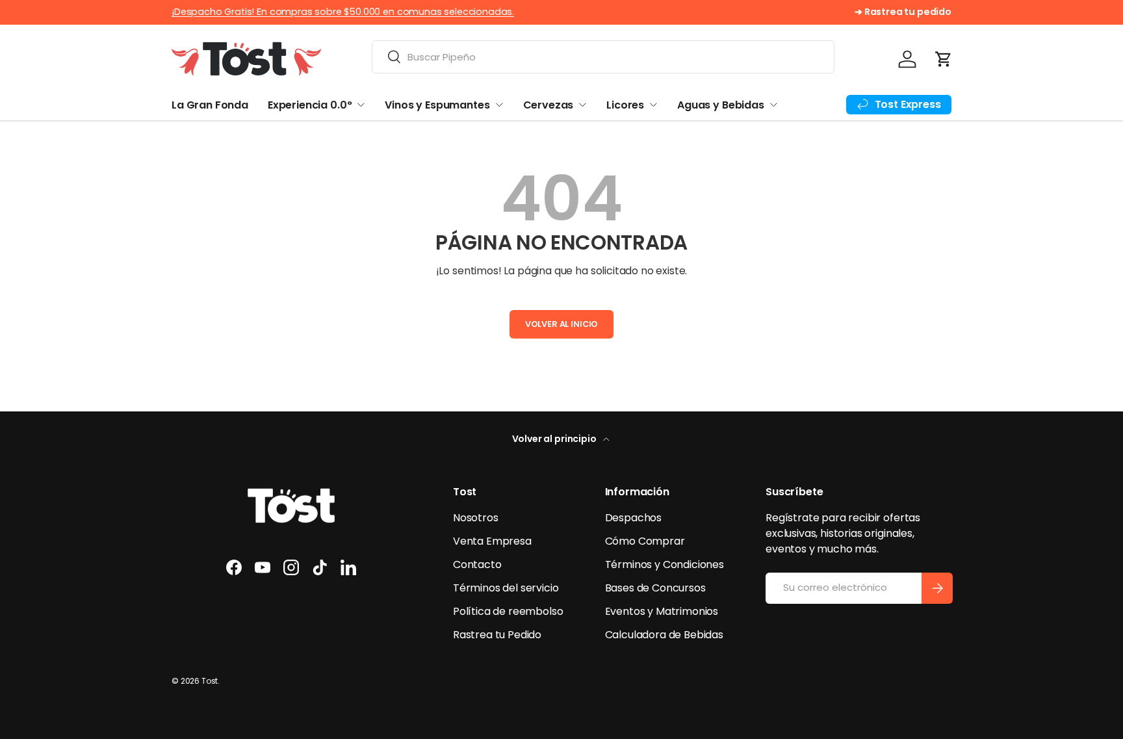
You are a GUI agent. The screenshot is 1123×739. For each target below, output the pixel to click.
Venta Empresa (492, 541)
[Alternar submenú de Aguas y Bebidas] (773, 104)
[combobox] (603, 57)
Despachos (633, 517)
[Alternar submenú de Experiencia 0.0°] (360, 104)
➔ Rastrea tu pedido (903, 11)
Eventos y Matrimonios (662, 611)
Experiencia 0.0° (310, 104)
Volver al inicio (561, 324)
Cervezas (548, 104)
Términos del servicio (506, 587)
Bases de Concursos (655, 587)
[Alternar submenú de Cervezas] (582, 104)
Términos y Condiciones (664, 564)
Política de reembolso (508, 611)
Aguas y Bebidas (720, 104)
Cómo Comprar (645, 541)
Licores (625, 104)
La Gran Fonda (210, 104)
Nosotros (475, 517)
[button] (943, 59)
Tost (209, 680)
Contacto (477, 564)
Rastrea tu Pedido (497, 634)
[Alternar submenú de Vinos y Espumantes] (499, 104)
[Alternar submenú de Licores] (653, 104)
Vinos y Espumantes (437, 104)
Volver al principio (555, 438)
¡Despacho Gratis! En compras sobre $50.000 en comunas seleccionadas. (343, 11)
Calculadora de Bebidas (664, 634)
